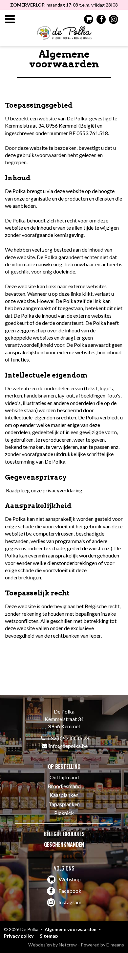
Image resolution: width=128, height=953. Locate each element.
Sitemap (49, 936)
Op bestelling (64, 766)
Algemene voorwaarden (70, 929)
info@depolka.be (68, 746)
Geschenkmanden (64, 844)
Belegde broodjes (64, 834)
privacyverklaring (62, 490)
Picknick (64, 813)
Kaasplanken (64, 795)
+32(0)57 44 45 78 (68, 738)
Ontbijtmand (64, 777)
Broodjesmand (64, 786)
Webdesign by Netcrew (52, 944)
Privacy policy (18, 936)
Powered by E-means (102, 944)
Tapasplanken (64, 804)
